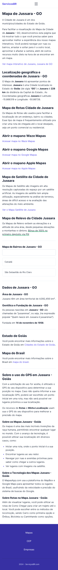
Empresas (29, 549)
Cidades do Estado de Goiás (39, 344)
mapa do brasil (21, 362)
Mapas (29, 532)
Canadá (8, 261)
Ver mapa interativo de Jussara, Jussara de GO (27, 64)
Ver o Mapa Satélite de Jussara (18, 209)
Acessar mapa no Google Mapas (19, 154)
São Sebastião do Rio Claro (18, 272)
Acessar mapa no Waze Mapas (18, 141)
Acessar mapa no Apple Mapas (18, 168)
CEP (29, 541)
